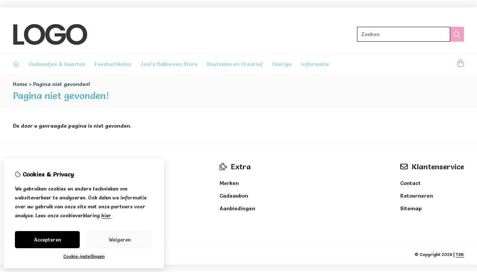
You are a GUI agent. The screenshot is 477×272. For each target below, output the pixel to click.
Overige (282, 64)
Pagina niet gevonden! (61, 84)
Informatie (315, 64)
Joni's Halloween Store (169, 64)
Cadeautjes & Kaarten (56, 64)
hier (106, 215)
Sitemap (411, 208)
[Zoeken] (457, 34)
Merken (229, 183)
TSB (460, 254)
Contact (410, 183)
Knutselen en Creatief (235, 64)
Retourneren (416, 195)
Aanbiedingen (237, 208)
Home (20, 84)
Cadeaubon (233, 195)
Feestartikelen (113, 64)
